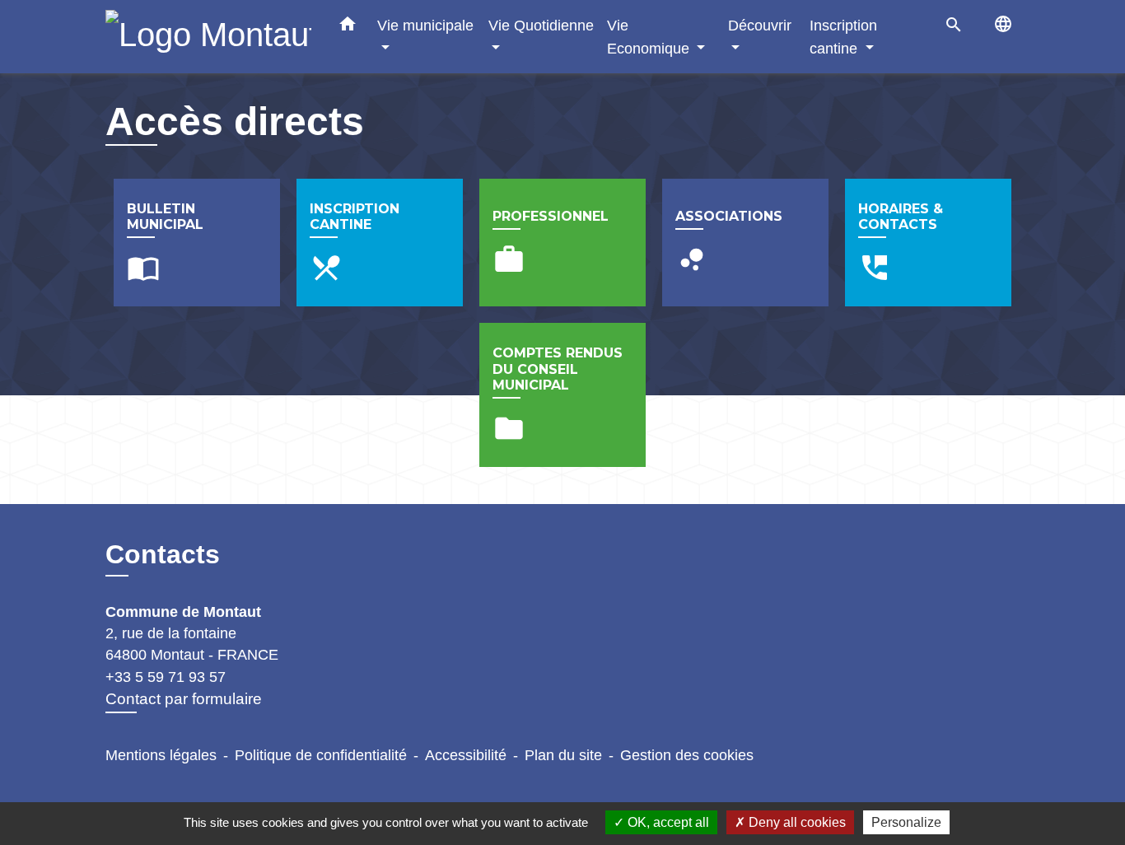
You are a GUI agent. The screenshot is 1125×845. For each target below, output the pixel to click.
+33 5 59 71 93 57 (165, 677)
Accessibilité (465, 755)
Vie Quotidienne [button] (541, 25)
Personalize (906, 822)
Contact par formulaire (183, 698)
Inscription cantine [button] (843, 36)
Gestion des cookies (687, 755)
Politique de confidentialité (321, 755)
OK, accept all (666, 822)
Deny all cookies (795, 822)
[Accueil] (208, 37)
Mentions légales (161, 755)
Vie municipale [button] (425, 25)
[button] (347, 27)
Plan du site (563, 755)
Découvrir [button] (759, 25)
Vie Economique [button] (650, 36)
